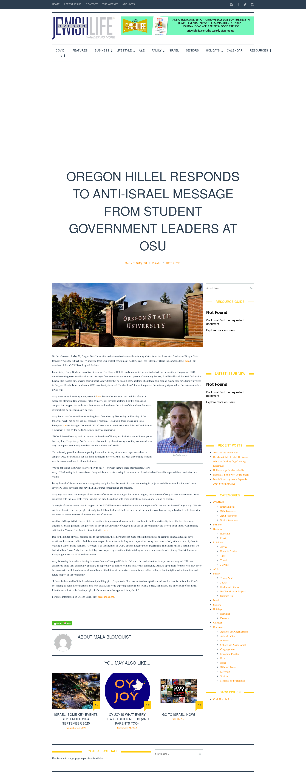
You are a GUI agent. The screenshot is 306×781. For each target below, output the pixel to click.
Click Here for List (222, 699)
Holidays (213, 50)
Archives (128, 4)
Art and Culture (228, 636)
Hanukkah (225, 613)
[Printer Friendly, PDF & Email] (127, 623)
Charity (224, 538)
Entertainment (227, 506)
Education (225, 533)
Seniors (192, 50)
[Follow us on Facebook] (238, 4)
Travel (223, 560)
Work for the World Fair (225, 452)
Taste (222, 555)
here (187, 360)
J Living (224, 564)
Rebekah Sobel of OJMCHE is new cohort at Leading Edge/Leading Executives (230, 461)
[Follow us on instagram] (251, 4)
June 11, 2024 (179, 718)
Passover (224, 618)
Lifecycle (225, 671)
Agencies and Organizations (234, 631)
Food (222, 658)
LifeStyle (124, 50)
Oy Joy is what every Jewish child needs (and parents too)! (127, 718)
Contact (92, 4)
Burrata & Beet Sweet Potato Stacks (231, 474)
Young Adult (226, 578)
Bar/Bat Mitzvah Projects (232, 591)
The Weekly (110, 4)
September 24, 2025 (76, 727)
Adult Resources (228, 515)
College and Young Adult (233, 644)
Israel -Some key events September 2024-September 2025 (76, 718)
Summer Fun (226, 595)
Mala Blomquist (136, 263)
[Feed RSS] (231, 4)
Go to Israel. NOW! (178, 714)
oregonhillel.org (106, 596)
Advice (223, 546)
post (65, 425)
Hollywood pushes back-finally (228, 470)
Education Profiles (229, 654)
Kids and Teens (228, 667)
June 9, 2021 (173, 263)
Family (157, 50)
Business (102, 50)
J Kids (223, 582)
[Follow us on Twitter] (245, 4)
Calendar (235, 50)
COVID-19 (60, 53)
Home (56, 4)
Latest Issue (72, 4)
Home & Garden (228, 551)
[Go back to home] (84, 26)
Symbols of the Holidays (232, 680)
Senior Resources (228, 520)
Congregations (227, 649)
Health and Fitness (229, 587)
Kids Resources (228, 511)
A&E (142, 50)
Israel (174, 50)
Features (80, 50)
